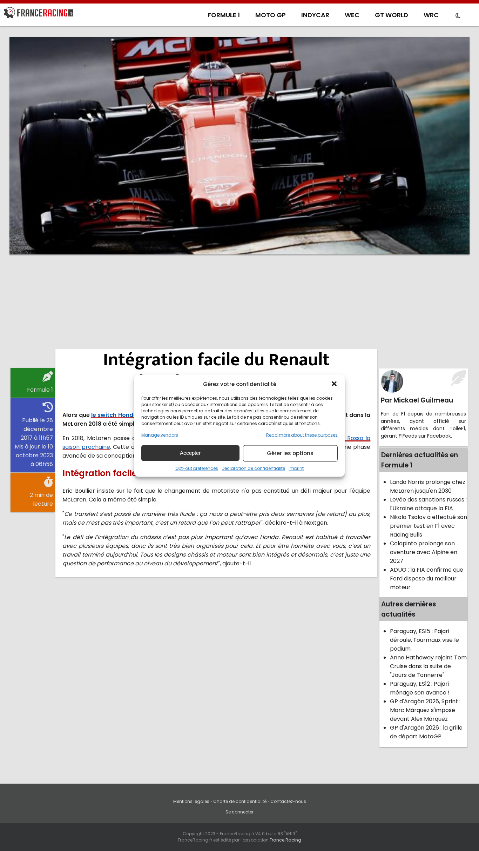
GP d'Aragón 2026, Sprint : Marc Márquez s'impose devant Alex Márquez (425, 710)
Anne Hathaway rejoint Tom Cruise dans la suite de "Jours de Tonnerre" (428, 666)
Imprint (296, 468)
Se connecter (239, 812)
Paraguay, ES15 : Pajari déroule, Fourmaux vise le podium (424, 640)
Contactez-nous (288, 801)
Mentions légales (191, 801)
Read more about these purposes (302, 435)
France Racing (285, 840)
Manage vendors (159, 435)
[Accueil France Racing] (38, 14)
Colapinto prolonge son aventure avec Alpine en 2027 (423, 552)
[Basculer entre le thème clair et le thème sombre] (458, 15)
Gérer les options (290, 453)
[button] (334, 383)
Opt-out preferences (196, 468)
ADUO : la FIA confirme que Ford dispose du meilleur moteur (426, 578)
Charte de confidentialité (240, 801)
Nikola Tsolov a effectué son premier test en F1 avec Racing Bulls (428, 526)
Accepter (190, 453)
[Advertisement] (239, 314)
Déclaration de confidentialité (253, 468)
